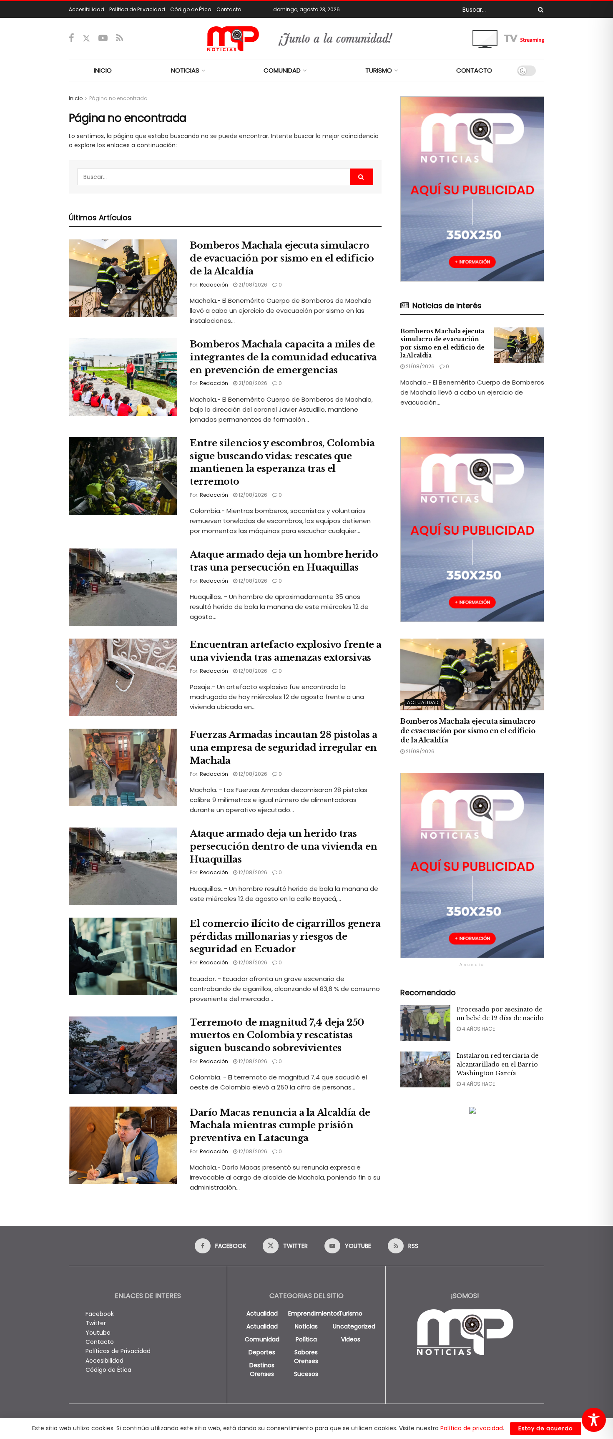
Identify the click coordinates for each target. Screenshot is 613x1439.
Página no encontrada (118, 98)
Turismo (350, 1313)
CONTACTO (474, 70)
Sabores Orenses (306, 1356)
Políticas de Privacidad (118, 1351)
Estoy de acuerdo (545, 1428)
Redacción (214, 284)
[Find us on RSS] (119, 38)
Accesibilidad (86, 9)
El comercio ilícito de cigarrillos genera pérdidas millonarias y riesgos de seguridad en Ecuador (285, 936)
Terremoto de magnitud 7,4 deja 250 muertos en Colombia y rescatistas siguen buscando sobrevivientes (277, 1035)
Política (306, 1339)
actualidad (262, 1313)
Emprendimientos (314, 1313)
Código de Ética (190, 9)
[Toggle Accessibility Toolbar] (594, 1420)
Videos (350, 1339)
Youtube (98, 1332)
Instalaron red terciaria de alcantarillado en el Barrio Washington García (497, 1064)
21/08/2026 (252, 284)
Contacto (228, 9)
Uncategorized (354, 1326)
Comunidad (262, 1339)
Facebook (99, 1314)
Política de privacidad (471, 1428)
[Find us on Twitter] (86, 38)
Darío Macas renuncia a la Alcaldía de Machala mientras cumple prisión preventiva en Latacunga (280, 1125)
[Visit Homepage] (306, 38)
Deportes (262, 1352)
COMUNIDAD (282, 70)
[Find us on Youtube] (103, 38)
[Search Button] (539, 9)
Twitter (95, 1323)
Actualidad (423, 702)
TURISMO (378, 70)
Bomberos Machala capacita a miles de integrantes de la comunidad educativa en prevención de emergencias (283, 357)
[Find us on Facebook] (71, 38)
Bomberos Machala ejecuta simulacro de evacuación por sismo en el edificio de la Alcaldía (282, 258)
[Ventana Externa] (508, 38)
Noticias (306, 1326)
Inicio (76, 98)
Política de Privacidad (137, 9)
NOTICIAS (185, 70)
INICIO (103, 70)
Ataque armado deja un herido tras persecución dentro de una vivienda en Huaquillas (283, 846)
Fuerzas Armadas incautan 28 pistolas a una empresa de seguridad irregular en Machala (283, 747)
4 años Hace (478, 1028)
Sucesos (306, 1374)
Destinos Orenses (261, 1369)
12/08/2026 (252, 494)
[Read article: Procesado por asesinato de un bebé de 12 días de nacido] (425, 1023)
